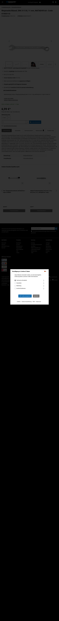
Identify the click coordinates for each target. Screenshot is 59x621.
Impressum (38, 301)
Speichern (36, 296)
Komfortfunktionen (21, 288)
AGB (34, 301)
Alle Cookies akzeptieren (25, 296)
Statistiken (19, 283)
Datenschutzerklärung (26, 301)
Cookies (18, 301)
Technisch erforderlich (21, 280)
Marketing (18, 285)
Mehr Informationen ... (33, 276)
